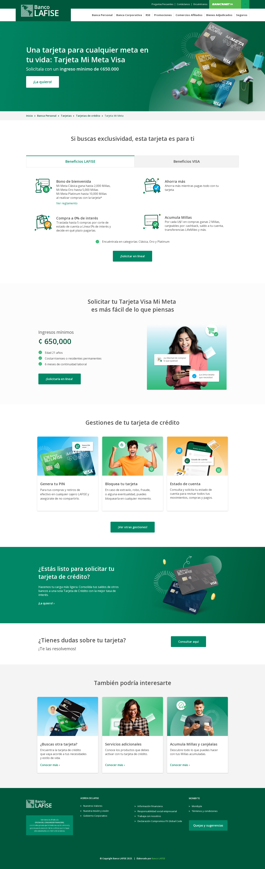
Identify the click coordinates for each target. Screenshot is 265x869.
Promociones (163, 15)
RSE (148, 15)
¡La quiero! (42, 81)
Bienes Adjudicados (219, 15)
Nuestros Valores (92, 805)
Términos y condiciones (205, 811)
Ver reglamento (67, 203)
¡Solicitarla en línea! (59, 379)
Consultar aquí (188, 642)
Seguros (241, 15)
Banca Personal (102, 15)
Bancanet (229, 4)
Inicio (29, 115)
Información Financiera (150, 806)
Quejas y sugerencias (208, 825)
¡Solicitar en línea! (132, 256)
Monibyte (197, 806)
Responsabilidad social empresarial (157, 811)
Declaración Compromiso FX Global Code (160, 821)
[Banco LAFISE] (43, 10)
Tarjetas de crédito (88, 115)
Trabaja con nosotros (149, 816)
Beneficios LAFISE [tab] (80, 161)
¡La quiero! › (46, 603)
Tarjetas (66, 115)
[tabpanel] (132, 218)
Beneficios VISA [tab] (186, 161)
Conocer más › (50, 765)
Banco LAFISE (158, 858)
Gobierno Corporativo (95, 815)
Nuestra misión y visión (96, 810)
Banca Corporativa (129, 15)
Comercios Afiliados (189, 15)
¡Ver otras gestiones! (132, 527)
